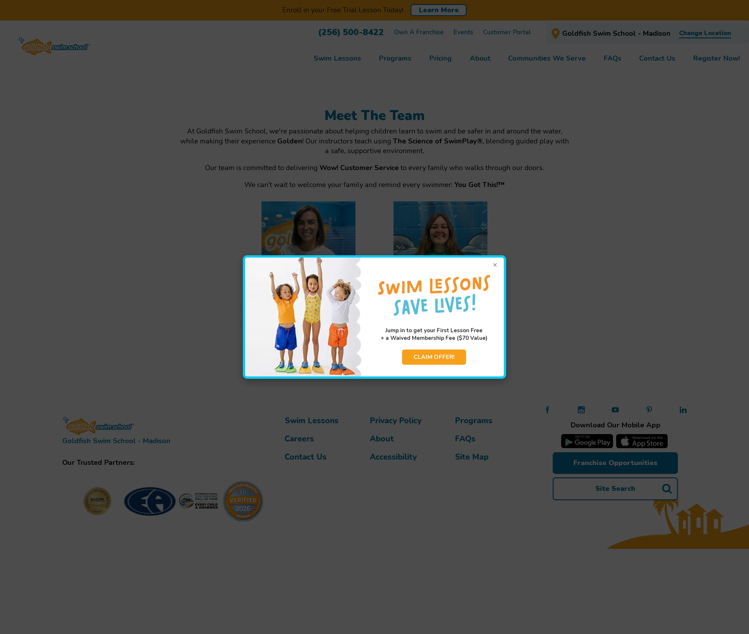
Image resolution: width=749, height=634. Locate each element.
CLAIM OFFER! (434, 357)
